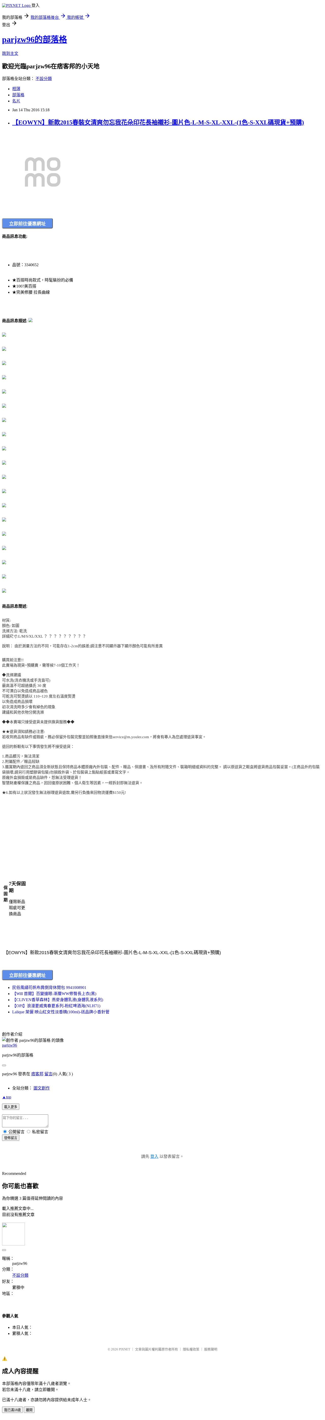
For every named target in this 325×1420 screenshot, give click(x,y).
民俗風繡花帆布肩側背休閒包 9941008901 (49, 987)
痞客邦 (37, 1074)
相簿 (16, 89)
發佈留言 (10, 1138)
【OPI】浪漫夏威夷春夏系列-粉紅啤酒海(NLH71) (56, 1006)
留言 (48, 1074)
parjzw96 (9, 1045)
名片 (16, 101)
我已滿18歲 (12, 1410)
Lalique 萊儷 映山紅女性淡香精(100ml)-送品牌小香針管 (60, 1012)
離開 (29, 1410)
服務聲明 (210, 1349)
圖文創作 (42, 1088)
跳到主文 (10, 53)
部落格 (18, 95)
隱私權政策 (191, 1349)
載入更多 (10, 1107)
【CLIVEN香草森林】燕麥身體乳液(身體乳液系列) (57, 1000)
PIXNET (124, 1349)
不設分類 (44, 78)
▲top (6, 1097)
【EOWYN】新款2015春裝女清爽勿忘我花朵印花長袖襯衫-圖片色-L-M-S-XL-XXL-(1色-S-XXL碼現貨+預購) (158, 122)
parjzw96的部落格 (34, 39)
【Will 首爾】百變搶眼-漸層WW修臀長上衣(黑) (54, 993)
